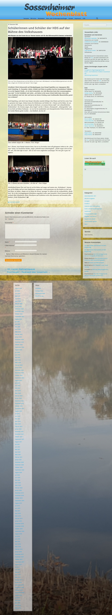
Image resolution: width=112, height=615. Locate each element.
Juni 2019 (17, 508)
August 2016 (18, 595)
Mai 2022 (17, 419)
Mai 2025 (17, 326)
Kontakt (71, 18)
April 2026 (18, 298)
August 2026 (18, 288)
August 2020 (18, 472)
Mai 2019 (17, 511)
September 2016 (19, 592)
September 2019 (19, 500)
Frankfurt (87, 203)
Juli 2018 (17, 536)
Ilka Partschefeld (89, 124)
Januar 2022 (18, 429)
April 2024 (18, 360)
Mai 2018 (17, 541)
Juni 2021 (17, 447)
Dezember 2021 (19, 431)
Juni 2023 (17, 385)
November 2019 (19, 495)
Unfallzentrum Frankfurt (91, 42)
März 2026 (18, 301)
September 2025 (19, 316)
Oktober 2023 (18, 375)
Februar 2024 (18, 365)
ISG (85, 73)
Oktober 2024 (18, 344)
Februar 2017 (18, 580)
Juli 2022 (17, 413)
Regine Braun (88, 133)
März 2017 (18, 577)
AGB (84, 18)
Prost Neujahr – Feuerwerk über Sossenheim (28, 272)
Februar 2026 (18, 303)
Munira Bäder (88, 119)
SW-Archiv (33, 18)
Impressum (78, 18)
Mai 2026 (17, 296)
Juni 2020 (17, 477)
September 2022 (19, 408)
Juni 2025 (17, 324)
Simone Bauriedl (89, 120)
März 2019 (18, 516)
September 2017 (19, 562)
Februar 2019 (18, 518)
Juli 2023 (17, 383)
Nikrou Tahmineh (89, 126)
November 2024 (19, 342)
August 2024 (18, 350)
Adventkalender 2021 (90, 196)
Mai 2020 (17, 480)
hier (92, 57)
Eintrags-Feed (39, 291)
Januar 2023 (18, 398)
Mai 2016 (17, 603)
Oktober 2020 (18, 467)
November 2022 (19, 403)
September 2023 (19, 378)
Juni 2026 (17, 293)
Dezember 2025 (19, 309)
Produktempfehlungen (91, 214)
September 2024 (19, 347)
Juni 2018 (17, 539)
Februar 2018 (18, 549)
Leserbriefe (88, 211)
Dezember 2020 (19, 462)
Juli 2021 (17, 444)
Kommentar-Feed (40, 293)
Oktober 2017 (18, 559)
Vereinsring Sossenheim (91, 75)
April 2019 (18, 513)
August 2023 (18, 380)
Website (7, 251)
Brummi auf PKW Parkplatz (96, 262)
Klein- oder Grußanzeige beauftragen (56, 18)
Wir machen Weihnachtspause (20, 269)
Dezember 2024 (19, 339)
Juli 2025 (17, 321)
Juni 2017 (17, 569)
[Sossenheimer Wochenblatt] (56, 9)
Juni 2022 (17, 416)
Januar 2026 (18, 306)
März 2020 (18, 485)
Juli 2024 (17, 352)
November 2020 (19, 465)
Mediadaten (41, 18)
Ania (86, 245)
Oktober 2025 (18, 314)
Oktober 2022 (18, 406)
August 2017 (18, 564)
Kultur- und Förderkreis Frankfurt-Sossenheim (97, 71)
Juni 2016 (17, 600)
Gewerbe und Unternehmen (92, 206)
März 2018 (18, 546)
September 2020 (19, 470)
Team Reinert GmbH (90, 50)
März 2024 (18, 362)
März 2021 (18, 454)
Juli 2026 (17, 291)
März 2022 (18, 424)
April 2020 (18, 482)
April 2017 (18, 574)
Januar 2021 (18, 459)
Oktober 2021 (18, 436)
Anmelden (38, 288)
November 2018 (19, 526)
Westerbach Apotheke (91, 38)
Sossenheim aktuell (14, 202)
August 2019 (18, 503)
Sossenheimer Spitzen (91, 221)
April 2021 (18, 452)
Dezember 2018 (19, 523)
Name (7, 242)
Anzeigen (87, 201)
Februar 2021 (18, 457)
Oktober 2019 (18, 498)
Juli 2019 (17, 505)
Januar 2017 (18, 582)
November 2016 (19, 587)
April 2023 (18, 390)
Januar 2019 (18, 521)
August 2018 (18, 534)
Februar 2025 (18, 334)
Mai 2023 (17, 388)
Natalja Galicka (89, 93)
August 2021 (18, 442)
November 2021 (19, 434)
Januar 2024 (18, 367)
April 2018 (18, 544)
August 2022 (18, 411)
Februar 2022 (18, 426)
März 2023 (18, 393)
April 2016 (18, 605)
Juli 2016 (17, 598)
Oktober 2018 (18, 528)
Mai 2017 (17, 572)
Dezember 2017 (19, 554)
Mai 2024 (17, 357)
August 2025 (18, 319)
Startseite (26, 18)
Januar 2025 (18, 337)
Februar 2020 (18, 488)
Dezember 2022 (19, 401)
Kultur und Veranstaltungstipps (93, 208)
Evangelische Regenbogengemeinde (94, 70)
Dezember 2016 (19, 585)
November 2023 (19, 373)
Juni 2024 (17, 355)
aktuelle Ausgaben (90, 198)
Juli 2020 (17, 475)
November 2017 (19, 557)
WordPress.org (39, 296)
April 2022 (18, 421)
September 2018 (19, 531)
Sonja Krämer (88, 134)
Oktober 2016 (18, 590)
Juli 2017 (17, 567)
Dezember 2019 (19, 493)
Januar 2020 (18, 490)
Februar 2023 (18, 396)
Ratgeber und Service (90, 216)
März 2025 (18, 332)
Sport (86, 224)
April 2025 (18, 329)
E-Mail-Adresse (9, 246)
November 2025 (19, 311)
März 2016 (18, 608)
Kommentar (9, 223)
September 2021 (19, 439)
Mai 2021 (17, 449)
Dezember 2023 (19, 370)
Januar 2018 (18, 551)
